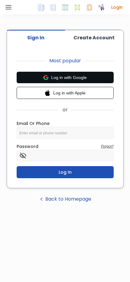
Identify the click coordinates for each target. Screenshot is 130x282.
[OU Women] (101, 7)
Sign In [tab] (35, 37)
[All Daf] (89, 7)
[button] (117, 7)
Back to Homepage (68, 198)
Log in (65, 172)
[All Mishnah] (53, 7)
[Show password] (23, 155)
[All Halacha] (65, 7)
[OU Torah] (41, 7)
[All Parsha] (77, 7)
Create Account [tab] (94, 37)
